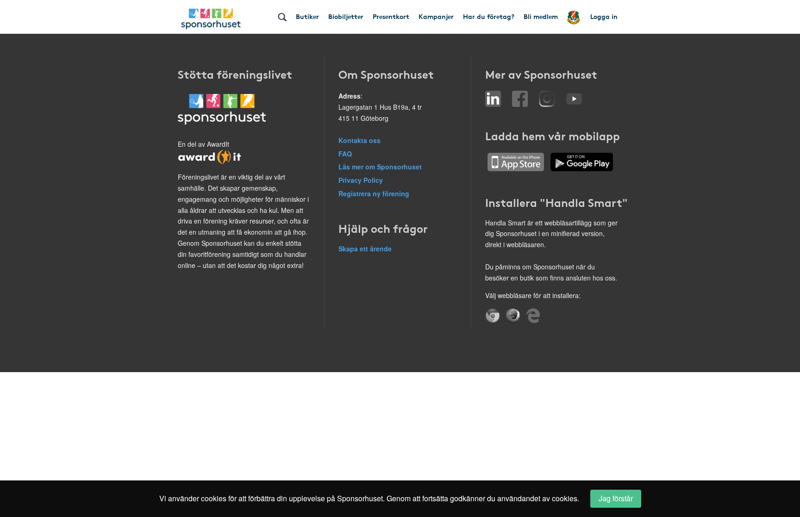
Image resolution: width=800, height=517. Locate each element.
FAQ (345, 153)
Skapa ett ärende (365, 248)
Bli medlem (541, 16)
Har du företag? (488, 16)
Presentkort (391, 16)
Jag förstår (616, 498)
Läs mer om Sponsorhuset (380, 166)
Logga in (604, 16)
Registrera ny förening (373, 193)
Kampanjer (436, 16)
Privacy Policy (360, 180)
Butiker (307, 16)
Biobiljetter (345, 16)
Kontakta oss (359, 140)
